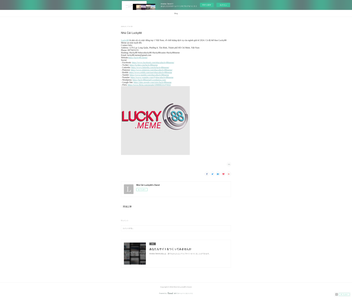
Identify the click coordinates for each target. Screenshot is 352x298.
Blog (176, 13)
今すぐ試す (206, 4)
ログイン (223, 5)
